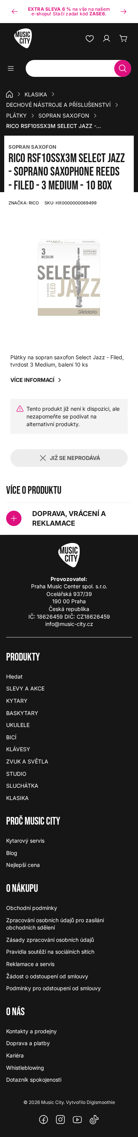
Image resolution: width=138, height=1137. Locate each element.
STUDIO (16, 773)
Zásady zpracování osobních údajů (50, 939)
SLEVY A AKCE (25, 688)
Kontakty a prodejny (31, 1031)
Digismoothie (101, 1102)
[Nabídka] (13, 68)
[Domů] (9, 94)
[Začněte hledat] (122, 68)
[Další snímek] (123, 11)
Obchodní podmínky (31, 908)
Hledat (14, 676)
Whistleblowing (25, 1067)
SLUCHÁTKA (22, 785)
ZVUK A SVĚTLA (27, 761)
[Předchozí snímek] (14, 11)
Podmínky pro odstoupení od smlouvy (53, 988)
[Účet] (106, 38)
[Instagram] (60, 1119)
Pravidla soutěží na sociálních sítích (50, 951)
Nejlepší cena (23, 864)
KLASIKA (36, 94)
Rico (23, 203)
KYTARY (17, 700)
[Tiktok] (94, 1119)
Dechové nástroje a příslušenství (58, 104)
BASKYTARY (22, 713)
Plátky (16, 115)
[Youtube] (77, 1119)
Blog (11, 853)
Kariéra (15, 1055)
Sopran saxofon (63, 115)
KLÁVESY (18, 749)
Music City (52, 1102)
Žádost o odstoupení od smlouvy (47, 976)
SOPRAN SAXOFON (32, 147)
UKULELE (18, 725)
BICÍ (11, 737)
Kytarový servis (25, 840)
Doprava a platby (28, 1043)
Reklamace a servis (30, 964)
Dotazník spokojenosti (33, 1079)
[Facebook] (43, 1119)
